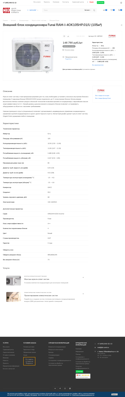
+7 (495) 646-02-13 (9, 3)
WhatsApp (70, 388)
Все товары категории (102, 95)
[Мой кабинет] (121, 3)
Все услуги (6, 347)
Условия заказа (29, 343)
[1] (77, 36)
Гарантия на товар (28, 350)
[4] (82, 36)
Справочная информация (59, 343)
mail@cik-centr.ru (103, 347)
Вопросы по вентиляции (56, 350)
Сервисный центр (8, 350)
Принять (114, 394)
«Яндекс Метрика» (31, 395)
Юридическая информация (11, 366)
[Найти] (94, 10)
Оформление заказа (29, 352)
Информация (79, 351)
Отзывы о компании (9, 355)
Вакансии (5, 358)
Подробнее (68, 59)
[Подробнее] (83, 277)
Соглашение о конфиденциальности (60, 360)
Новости (5, 360)
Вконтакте (55, 388)
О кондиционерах (54, 355)
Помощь (78, 354)
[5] (84, 36)
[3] (80, 36)
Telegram (60, 388)
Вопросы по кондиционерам (57, 347)
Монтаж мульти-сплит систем (36, 279)
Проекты (5, 363)
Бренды (51, 352)
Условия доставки (28, 347)
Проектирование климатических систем (41, 295)
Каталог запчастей (9, 369)
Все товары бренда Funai (103, 98)
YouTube (65, 388)
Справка (51, 358)
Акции (25, 355)
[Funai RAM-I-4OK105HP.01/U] (33, 56)
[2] (79, 36)
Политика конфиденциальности (83, 395)
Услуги (5, 343)
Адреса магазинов (8, 352)
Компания (78, 349)
